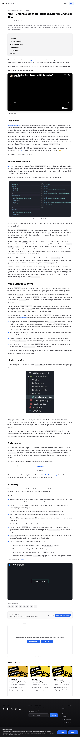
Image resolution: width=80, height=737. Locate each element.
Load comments (33, 641)
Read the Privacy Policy (14, 734)
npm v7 (10, 166)
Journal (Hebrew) (66, 719)
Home (66, 3)
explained (23, 317)
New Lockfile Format (16, 41)
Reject (62, 732)
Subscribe (53, 715)
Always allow (47, 641)
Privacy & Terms (66, 722)
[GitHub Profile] (16, 709)
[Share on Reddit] (20, 606)
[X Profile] (18, 20)
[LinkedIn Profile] (16, 20)
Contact (64, 716)
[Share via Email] (31, 606)
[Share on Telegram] (27, 606)
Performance (14, 50)
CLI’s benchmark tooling (49, 475)
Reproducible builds (14, 125)
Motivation (13, 38)
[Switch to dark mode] (76, 3)
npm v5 (22, 150)
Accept (73, 732)
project (22, 560)
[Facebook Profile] (14, 20)
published (34, 60)
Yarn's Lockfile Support (16, 44)
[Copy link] (35, 606)
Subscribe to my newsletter (28, 21)
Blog (71, 3)
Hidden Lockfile (14, 47)
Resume (64, 714)
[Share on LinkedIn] (16, 606)
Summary (12, 53)
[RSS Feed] (20, 709)
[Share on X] (12, 606)
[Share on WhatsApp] (24, 606)
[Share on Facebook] (9, 606)
